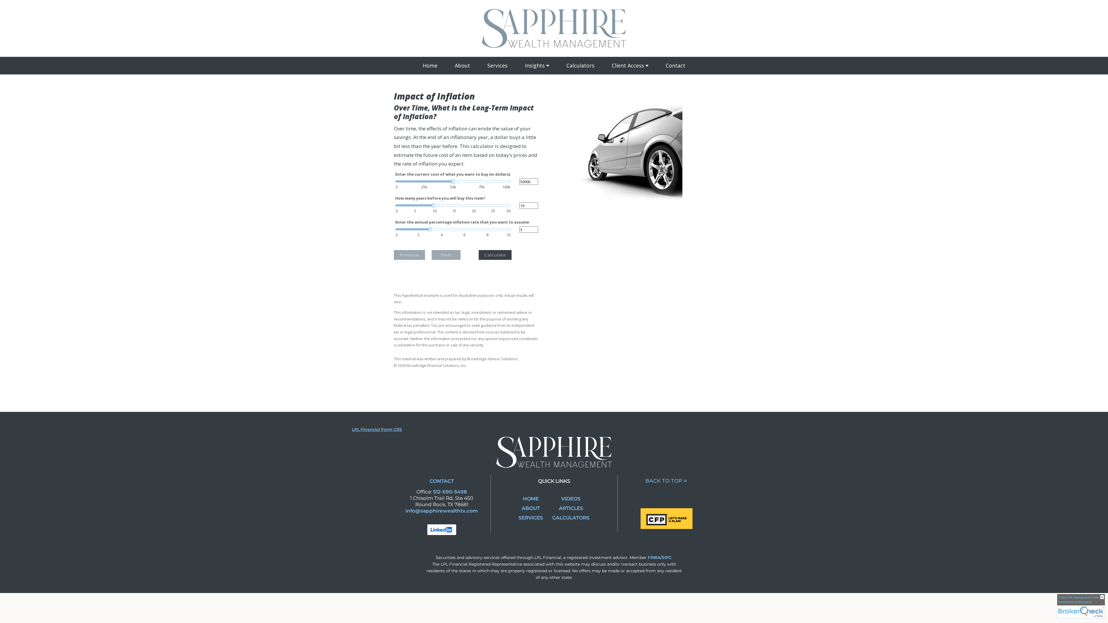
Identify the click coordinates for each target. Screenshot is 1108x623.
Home (430, 65)
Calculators (580, 65)
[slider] (453, 181)
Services (497, 65)
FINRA (654, 557)
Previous (409, 255)
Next (446, 255)
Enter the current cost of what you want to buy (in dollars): (453, 174)
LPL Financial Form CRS (377, 429)
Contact (675, 65)
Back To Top (663, 481)
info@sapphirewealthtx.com (441, 511)
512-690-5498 (450, 492)
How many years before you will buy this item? (440, 198)
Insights (535, 65)
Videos (571, 499)
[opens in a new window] (441, 529)
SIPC (666, 557)
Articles (571, 508)
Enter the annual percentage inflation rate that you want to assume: (462, 222)
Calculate (495, 255)
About (462, 65)
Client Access (628, 65)
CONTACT (442, 481)
